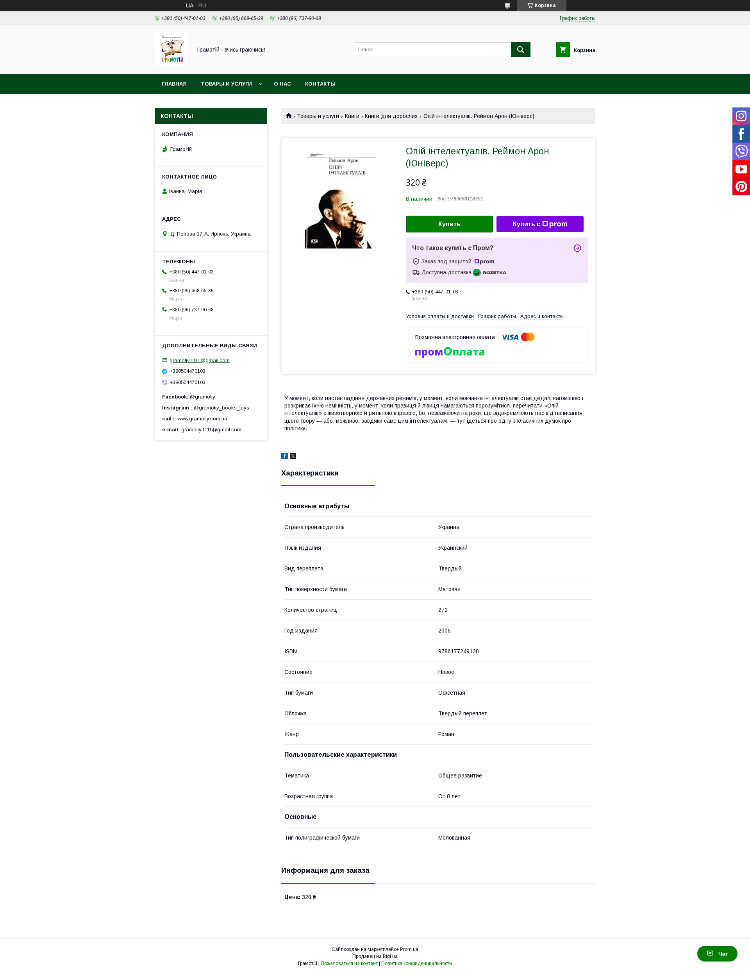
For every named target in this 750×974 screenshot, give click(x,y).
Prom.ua (409, 949)
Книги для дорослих (391, 116)
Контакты (320, 84)
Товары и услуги (226, 84)
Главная (174, 84)
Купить (449, 224)
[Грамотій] (171, 64)
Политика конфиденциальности (416, 963)
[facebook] (284, 457)
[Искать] (520, 49)
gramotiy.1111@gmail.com (200, 360)
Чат (723, 954)
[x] (293, 457)
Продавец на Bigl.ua (375, 956)
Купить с (526, 224)
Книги (352, 116)
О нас (282, 84)
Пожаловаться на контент (349, 963)
